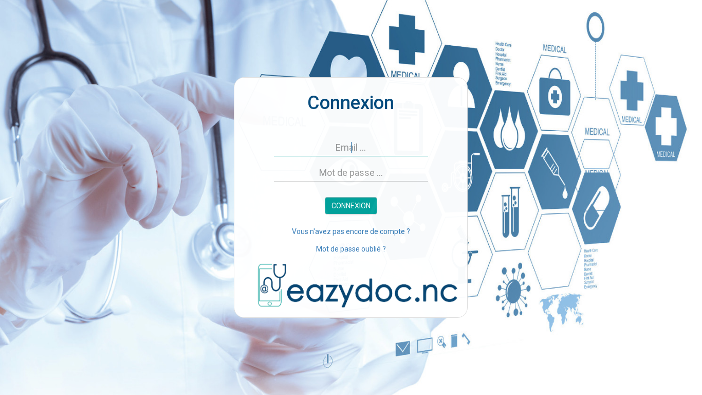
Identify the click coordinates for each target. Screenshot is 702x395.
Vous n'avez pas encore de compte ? (351, 231)
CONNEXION (351, 206)
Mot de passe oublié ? (351, 249)
